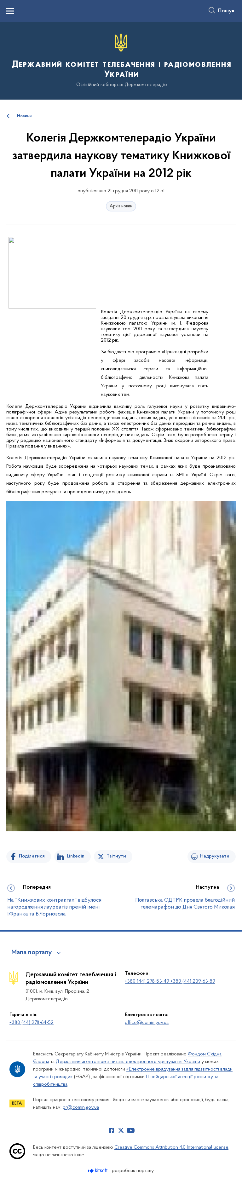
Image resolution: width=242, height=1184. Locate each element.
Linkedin (75, 856)
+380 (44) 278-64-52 (31, 1022)
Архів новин (121, 206)
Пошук (226, 11)
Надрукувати (214, 856)
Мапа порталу (31, 952)
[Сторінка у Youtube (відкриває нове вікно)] (131, 1130)
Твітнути (116, 856)
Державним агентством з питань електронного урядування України (128, 1061)
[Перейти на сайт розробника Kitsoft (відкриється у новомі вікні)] (98, 1170)
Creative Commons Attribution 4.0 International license (171, 1147)
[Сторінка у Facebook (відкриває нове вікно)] (111, 1130)
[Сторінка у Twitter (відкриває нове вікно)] (121, 1130)
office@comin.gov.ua (147, 1022)
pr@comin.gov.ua (81, 1107)
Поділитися (32, 856)
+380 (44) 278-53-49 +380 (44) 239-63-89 (170, 981)
